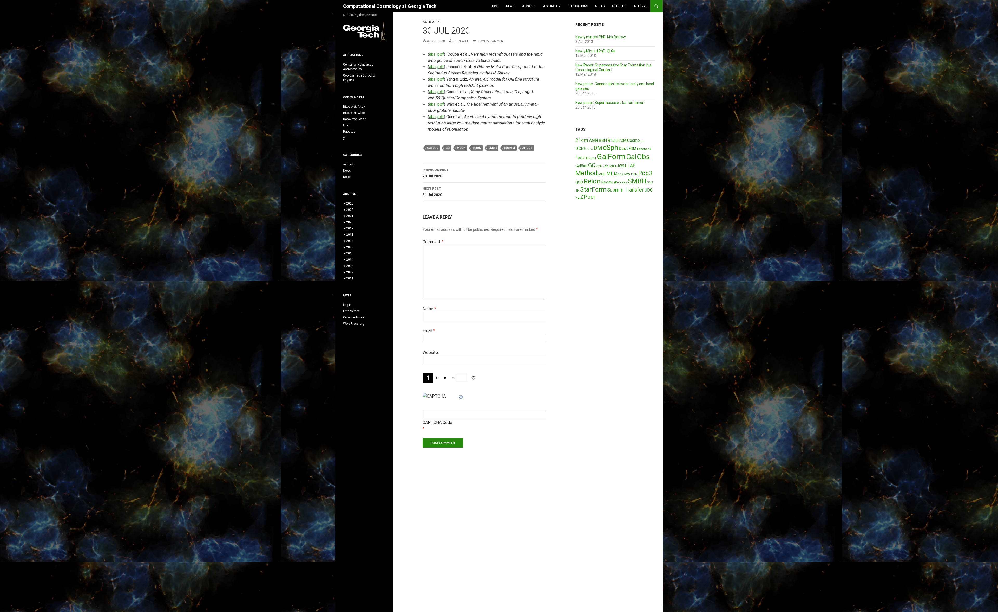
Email (429, 330)
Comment (433, 241)
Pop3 (645, 173)
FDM (632, 148)
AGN (593, 140)
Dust (623, 148)
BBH (603, 140)
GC (447, 148)
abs (432, 54)
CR (642, 141)
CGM (622, 140)
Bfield (613, 140)
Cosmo (633, 140)
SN (577, 190)
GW (605, 166)
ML (609, 173)
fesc (580, 157)
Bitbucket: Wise (354, 113)
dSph (610, 147)
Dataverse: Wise (354, 119)
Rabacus (349, 131)
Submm (509, 148)
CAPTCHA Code (437, 422)
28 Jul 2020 (436, 173)
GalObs (432, 148)
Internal (640, 6)
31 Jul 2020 (432, 192)
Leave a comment (491, 41)
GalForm (611, 156)
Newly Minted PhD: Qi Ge (595, 51)
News (510, 6)
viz (577, 197)
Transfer (634, 190)
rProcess (620, 182)
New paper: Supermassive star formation (609, 102)
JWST (622, 166)
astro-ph (619, 6)
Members (528, 6)
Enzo (346, 125)
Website (430, 352)
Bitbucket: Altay (354, 107)
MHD (602, 174)
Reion (477, 148)
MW (627, 174)
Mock (461, 148)
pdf (440, 54)
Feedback (644, 149)
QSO (579, 182)
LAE (631, 165)
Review (607, 182)
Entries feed (351, 311)
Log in (347, 305)
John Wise (460, 41)
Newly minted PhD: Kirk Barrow (600, 37)
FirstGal (591, 158)
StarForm (593, 189)
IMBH (612, 166)
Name (429, 308)
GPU (599, 166)
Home (495, 6)
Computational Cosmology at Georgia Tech (389, 6)
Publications (578, 6)
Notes (600, 6)
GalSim (581, 165)
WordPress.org (353, 324)
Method (586, 173)
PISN (634, 174)
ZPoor (527, 148)
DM (598, 148)
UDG (649, 190)
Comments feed (354, 317)
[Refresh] (461, 396)
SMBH (492, 148)
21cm (581, 140)
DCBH (581, 148)
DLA (590, 149)
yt (344, 138)
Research (549, 6)
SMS (650, 182)
